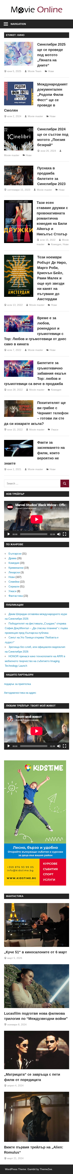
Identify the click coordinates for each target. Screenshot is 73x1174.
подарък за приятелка (17, 683)
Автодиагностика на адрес (20, 692)
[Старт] (8, 534)
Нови (51, 71)
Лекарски (14, 572)
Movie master (35, 116)
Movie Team (34, 71)
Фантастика (16, 595)
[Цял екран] (64, 534)
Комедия (56, 244)
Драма (12, 558)
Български (15, 553)
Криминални (16, 567)
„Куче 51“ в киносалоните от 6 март (35, 952)
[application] (36, 519)
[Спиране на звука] (59, 534)
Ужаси (54, 429)
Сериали (14, 586)
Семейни (14, 581)
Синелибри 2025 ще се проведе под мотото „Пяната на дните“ (51, 54)
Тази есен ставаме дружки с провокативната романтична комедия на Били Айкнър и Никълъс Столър (52, 218)
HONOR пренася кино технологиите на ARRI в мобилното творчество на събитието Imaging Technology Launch (35, 661)
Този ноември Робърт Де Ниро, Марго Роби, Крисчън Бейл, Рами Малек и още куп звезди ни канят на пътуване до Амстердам (52, 278)
